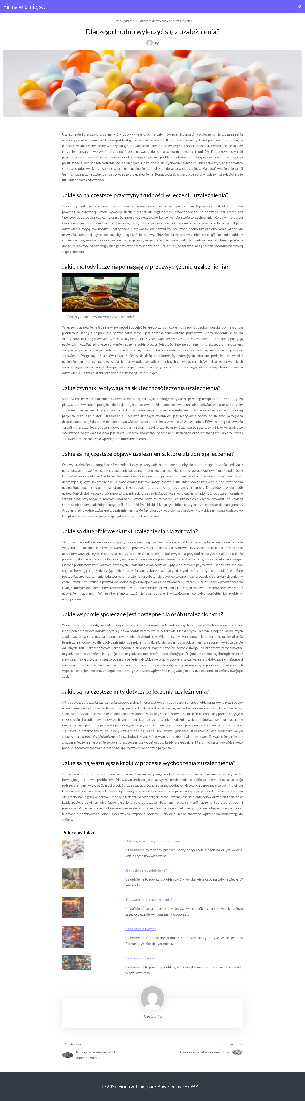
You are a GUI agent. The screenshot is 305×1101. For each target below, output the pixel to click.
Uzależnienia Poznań (140, 929)
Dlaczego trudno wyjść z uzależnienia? (153, 841)
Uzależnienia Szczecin (141, 958)
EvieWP (190, 1086)
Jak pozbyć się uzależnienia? (146, 870)
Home (117, 21)
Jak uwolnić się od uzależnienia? (148, 900)
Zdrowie (128, 21)
